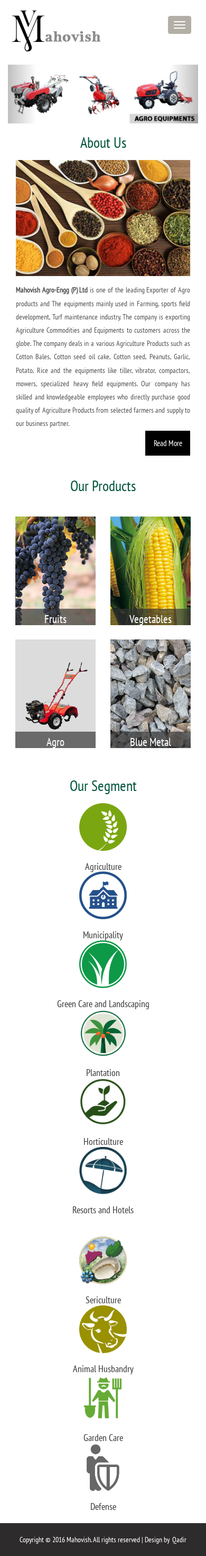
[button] (22, 94)
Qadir (179, 1539)
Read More (168, 443)
